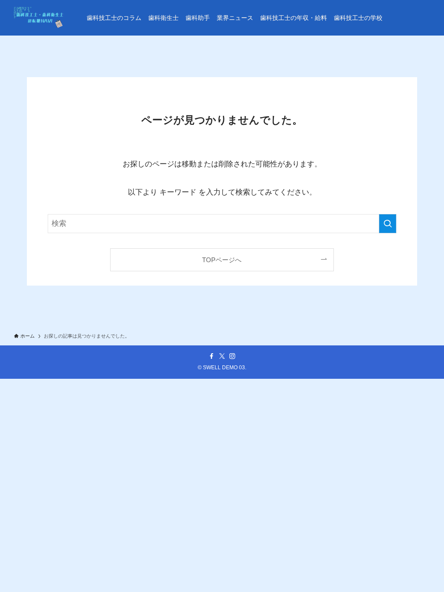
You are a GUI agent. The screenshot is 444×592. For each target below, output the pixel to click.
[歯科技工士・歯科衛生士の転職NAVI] (40, 18)
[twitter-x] (222, 356)
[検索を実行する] (387, 223)
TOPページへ (222, 259)
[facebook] (211, 356)
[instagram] (232, 356)
